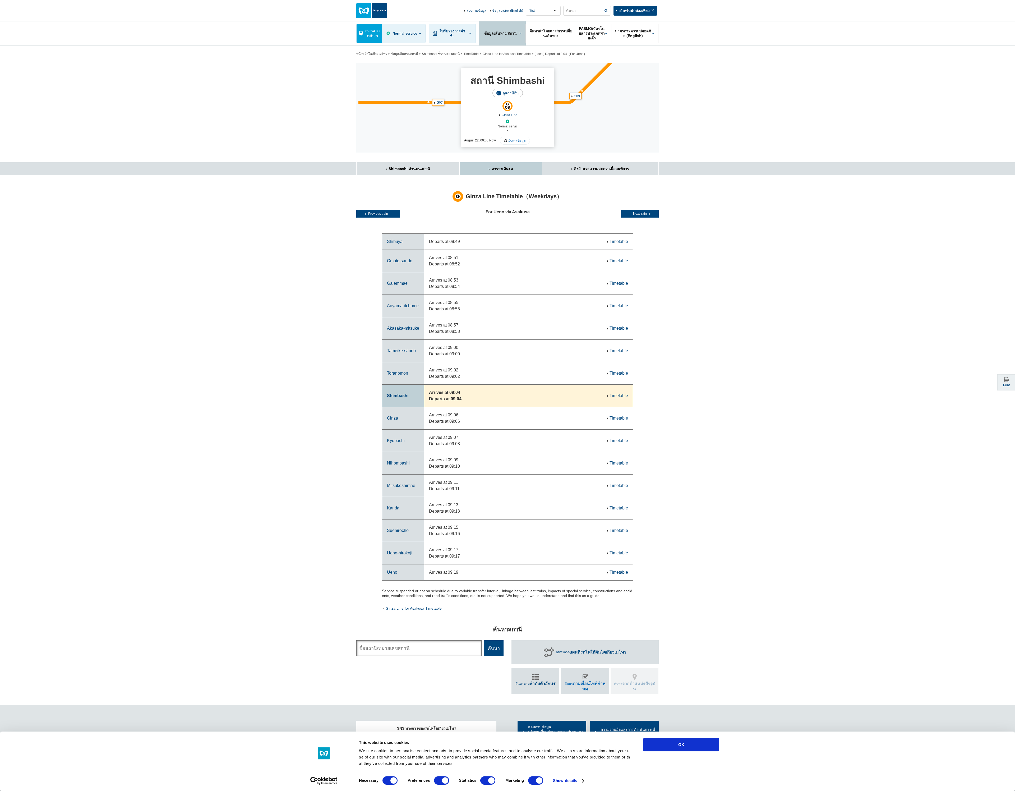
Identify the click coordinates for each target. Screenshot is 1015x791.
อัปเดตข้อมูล (516, 140)
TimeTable (471, 54)
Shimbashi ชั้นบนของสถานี (441, 54)
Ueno (392, 572)
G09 (577, 96)
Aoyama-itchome (403, 305)
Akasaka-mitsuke (403, 328)
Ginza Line (509, 115)
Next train (640, 213)
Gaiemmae (397, 283)
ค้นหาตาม (535, 683)
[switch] (441, 780)
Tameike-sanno (401, 350)
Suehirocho (398, 530)
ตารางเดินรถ (502, 169)
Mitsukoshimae (401, 485)
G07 (440, 102)
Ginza (392, 418)
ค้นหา (585, 686)
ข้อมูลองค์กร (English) (507, 10)
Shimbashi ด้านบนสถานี (409, 169)
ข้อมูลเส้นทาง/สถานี (404, 54)
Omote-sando (399, 261)
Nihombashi (398, 463)
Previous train (378, 213)
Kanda (393, 508)
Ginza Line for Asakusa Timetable (507, 54)
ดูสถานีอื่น (510, 93)
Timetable (619, 241)
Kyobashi (396, 440)
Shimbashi (397, 395)
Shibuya (395, 241)
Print (1006, 385)
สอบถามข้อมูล (476, 10)
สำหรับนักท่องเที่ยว (634, 10)
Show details (565, 780)
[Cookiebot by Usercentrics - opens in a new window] (324, 781)
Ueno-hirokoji (399, 553)
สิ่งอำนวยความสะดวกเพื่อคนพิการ (601, 169)
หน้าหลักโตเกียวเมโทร (371, 54)
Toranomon (397, 373)
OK (681, 744)
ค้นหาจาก (591, 652)
